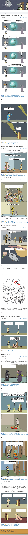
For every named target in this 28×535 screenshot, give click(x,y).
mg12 (6, 531)
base (3, 96)
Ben (7, 143)
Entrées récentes (5, 528)
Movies (19, 143)
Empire (12, 96)
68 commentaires (24, 390)
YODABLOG (8, 4)
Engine (15, 96)
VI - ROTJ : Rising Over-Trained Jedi (13, 433)
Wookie (26, 479)
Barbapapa (5, 479)
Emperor (9, 96)
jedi (10, 143)
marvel (17, 143)
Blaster (7, 434)
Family (7, 175)
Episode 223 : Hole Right (5, 354)
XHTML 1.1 (11, 531)
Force (9, 175)
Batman (5, 143)
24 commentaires (24, 17)
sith (14, 385)
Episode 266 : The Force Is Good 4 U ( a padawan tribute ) (12, 146)
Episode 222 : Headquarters (6, 388)
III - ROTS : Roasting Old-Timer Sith (13, 95)
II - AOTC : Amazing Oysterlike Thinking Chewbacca (15, 478)
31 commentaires (24, 101)
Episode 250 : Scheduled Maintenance (8, 177)
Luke (26, 222)
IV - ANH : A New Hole (10, 221)
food (8, 351)
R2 (27, 222)
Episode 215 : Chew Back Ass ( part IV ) (8, 437)
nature (17, 175)
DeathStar (5, 96)
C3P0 (7, 222)
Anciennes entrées (23, 528)
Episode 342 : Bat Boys (5, 99)
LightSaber (13, 143)
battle (3, 434)
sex (21, 143)
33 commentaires (24, 179)
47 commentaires (24, 483)
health (11, 351)
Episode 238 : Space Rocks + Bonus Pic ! (8, 225)
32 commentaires (24, 356)
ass (2, 143)
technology (22, 96)
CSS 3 (15, 531)
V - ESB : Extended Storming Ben (12, 142)
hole (19, 96)
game (11, 175)
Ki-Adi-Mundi (21, 434)
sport (23, 143)
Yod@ (3, 95)
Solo (24, 479)
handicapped (11, 434)
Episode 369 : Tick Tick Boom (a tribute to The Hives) (11, 15)
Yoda (24, 175)
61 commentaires (24, 227)
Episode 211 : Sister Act (5, 481)
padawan (19, 175)
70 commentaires (24, 318)
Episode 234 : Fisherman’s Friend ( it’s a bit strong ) (10, 316)
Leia (24, 222)
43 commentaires (24, 148)
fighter (17, 96)
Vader (16, 385)
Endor (13, 479)
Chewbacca (10, 222)
